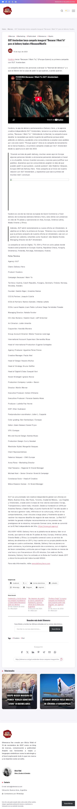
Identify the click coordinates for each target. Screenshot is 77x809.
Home (4, 29)
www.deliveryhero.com (41, 563)
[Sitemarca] (7, 10)
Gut (23, 638)
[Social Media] (3, 2)
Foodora (16, 638)
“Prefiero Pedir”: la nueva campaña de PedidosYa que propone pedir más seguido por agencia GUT (57, 602)
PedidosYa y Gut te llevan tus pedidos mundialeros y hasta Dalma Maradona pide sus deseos (17, 601)
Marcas (10, 29)
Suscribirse (56, 629)
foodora (11, 59)
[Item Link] (19, 691)
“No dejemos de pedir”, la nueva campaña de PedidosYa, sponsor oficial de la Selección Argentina (36, 602)
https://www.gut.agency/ (48, 526)
